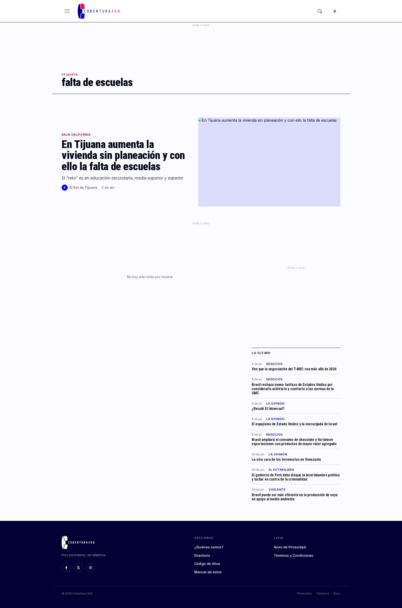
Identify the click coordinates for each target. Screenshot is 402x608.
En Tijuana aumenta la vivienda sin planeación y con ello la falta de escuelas (123, 155)
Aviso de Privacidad (290, 547)
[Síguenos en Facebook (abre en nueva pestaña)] (66, 567)
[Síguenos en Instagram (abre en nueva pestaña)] (90, 567)
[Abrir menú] (67, 11)
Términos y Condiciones (293, 555)
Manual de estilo (208, 572)
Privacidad (304, 593)
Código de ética (207, 564)
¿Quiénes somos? (208, 547)
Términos (322, 593)
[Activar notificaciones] (334, 11)
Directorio (202, 555)
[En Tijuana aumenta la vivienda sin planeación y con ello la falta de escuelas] (269, 161)
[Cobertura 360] (99, 11)
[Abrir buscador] (319, 11)
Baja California (76, 134)
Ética (337, 593)
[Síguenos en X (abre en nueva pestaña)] (78, 567)
